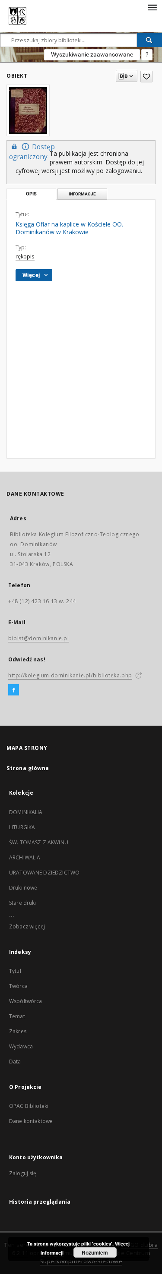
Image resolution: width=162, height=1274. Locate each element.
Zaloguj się (23, 1173)
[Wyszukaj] (149, 40)
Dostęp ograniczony (32, 151)
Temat (17, 1016)
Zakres (17, 1031)
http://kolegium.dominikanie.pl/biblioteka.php (70, 675)
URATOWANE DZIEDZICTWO (44, 872)
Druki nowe (23, 887)
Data (15, 1061)
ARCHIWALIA (25, 857)
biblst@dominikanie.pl (38, 638)
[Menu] (152, 7)
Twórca (18, 986)
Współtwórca (25, 1001)
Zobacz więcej (27, 926)
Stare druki (22, 902)
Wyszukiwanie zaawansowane (92, 54)
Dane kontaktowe (31, 1121)
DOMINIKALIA (26, 812)
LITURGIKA (22, 827)
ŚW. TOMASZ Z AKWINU (38, 842)
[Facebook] (13, 690)
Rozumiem (95, 1252)
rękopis (25, 256)
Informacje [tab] (82, 194)
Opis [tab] (31, 194)
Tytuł (15, 971)
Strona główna (27, 768)
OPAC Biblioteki (28, 1106)
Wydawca (21, 1046)
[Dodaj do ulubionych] (146, 76)
